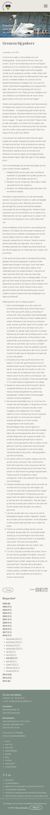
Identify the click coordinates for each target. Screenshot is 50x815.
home (7, 741)
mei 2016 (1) (12, 658)
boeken (8, 754)
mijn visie (9, 747)
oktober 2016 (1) (13, 645)
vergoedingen (11, 767)
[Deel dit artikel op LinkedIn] (46, 590)
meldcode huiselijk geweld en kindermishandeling (25, 792)
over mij (8, 744)
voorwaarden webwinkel (15, 789)
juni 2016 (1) (11, 655)
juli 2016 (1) (11, 651)
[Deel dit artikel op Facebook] (41, 590)
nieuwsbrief (10, 763)
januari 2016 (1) (12, 671)
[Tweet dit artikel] (37, 590)
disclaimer (9, 780)
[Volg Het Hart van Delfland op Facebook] (6, 775)
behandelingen (11, 751)
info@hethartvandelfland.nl (20, 701)
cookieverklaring (12, 783)
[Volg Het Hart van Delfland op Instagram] (4, 775)
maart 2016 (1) (12, 664)
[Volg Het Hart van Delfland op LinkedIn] (9, 775)
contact (8, 760)
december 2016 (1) (14, 639)
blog (7, 757)
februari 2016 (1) (13, 667)
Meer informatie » (22, 808)
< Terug (8, 590)
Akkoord (36, 808)
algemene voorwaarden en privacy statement (24, 786)
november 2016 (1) (14, 642)
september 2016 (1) (14, 648)
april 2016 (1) (11, 661)
